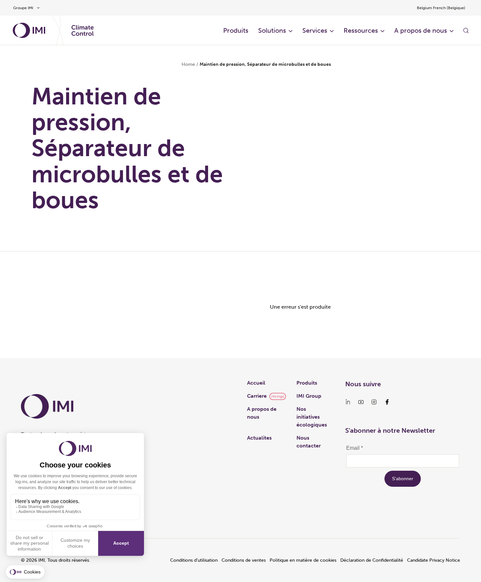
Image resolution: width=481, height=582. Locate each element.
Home (188, 64)
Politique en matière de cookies (303, 560)
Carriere (257, 396)
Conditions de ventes (244, 560)
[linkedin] (347, 402)
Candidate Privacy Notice (433, 560)
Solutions (272, 30)
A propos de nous (420, 30)
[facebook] (387, 402)
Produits (235, 30)
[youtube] (361, 402)
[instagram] (374, 402)
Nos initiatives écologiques (311, 417)
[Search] (466, 30)
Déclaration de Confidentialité (371, 560)
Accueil (256, 383)
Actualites (259, 438)
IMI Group (308, 396)
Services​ (314, 30)
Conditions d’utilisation (194, 560)
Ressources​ (361, 30)
